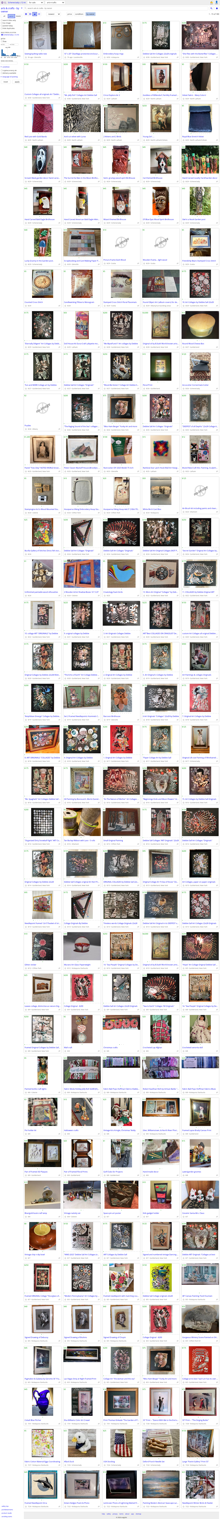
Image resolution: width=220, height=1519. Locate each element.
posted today (8, 26)
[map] (39, 14)
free (4, 41)
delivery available (9, 73)
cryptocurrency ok (9, 70)
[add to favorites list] (26, 57)
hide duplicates (9, 28)
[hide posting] (59, 57)
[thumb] (30, 14)
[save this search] (217, 8)
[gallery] (35, 14)
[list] (26, 14)
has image (7, 23)
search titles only (9, 20)
